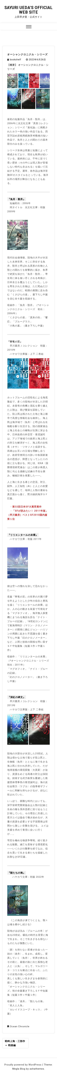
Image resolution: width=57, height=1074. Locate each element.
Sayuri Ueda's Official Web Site (28, 10)
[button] (29, 27)
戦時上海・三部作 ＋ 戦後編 (15, 1043)
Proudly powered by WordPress (23, 1064)
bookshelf (15, 59)
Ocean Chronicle (19, 1026)
